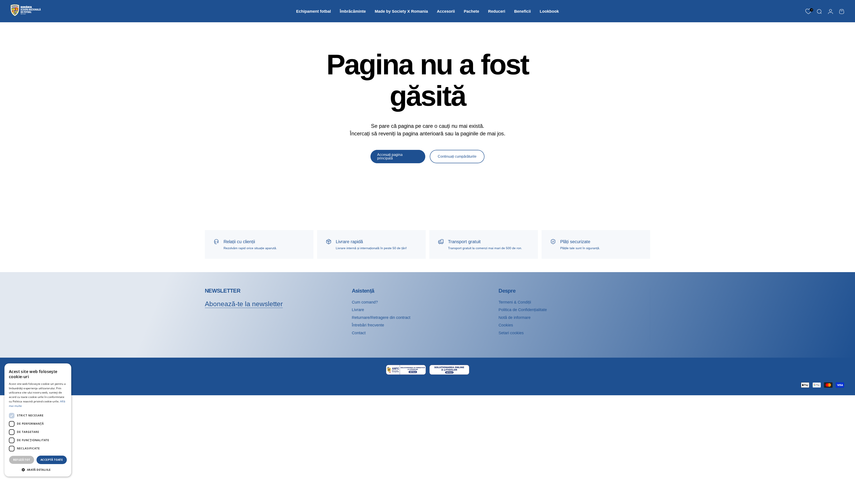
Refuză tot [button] (21, 460)
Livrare (358, 310)
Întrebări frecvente (368, 325)
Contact (359, 333)
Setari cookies (511, 333)
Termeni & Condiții (515, 302)
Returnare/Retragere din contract (381, 317)
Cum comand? (365, 302)
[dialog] (37, 420)
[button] (38, 469)
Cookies (506, 325)
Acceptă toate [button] (52, 460)
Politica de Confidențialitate (523, 310)
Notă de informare (515, 317)
